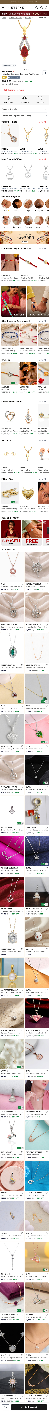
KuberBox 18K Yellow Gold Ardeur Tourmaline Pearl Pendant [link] (40, 18)
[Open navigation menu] (3, 7)
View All (42, 122)
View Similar (10, 65)
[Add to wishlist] (5, 1407)
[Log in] (46, 7)
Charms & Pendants (15, 18)
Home (4, 18)
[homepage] (15, 8)
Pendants (28, 18)
